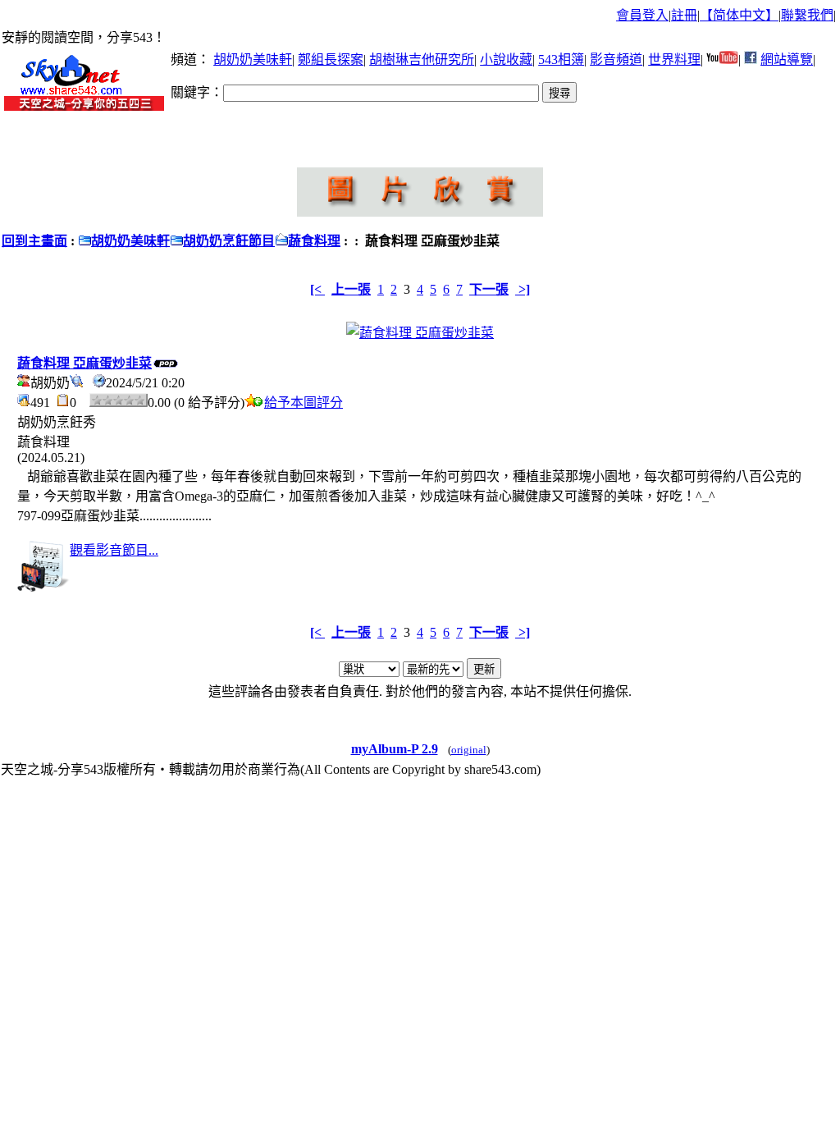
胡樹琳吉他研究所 (421, 59)
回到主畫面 (34, 241)
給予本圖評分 (303, 403)
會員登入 (642, 15)
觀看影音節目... (114, 550)
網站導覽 (786, 59)
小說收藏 (506, 59)
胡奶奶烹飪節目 (229, 241)
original (468, 750)
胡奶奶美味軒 (252, 59)
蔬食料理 (314, 241)
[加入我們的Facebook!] (750, 59)
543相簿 (561, 59)
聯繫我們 (807, 15)
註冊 (684, 15)
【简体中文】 (739, 15)
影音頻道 (616, 59)
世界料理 (674, 59)
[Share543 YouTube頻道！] (722, 59)
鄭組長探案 (330, 59)
